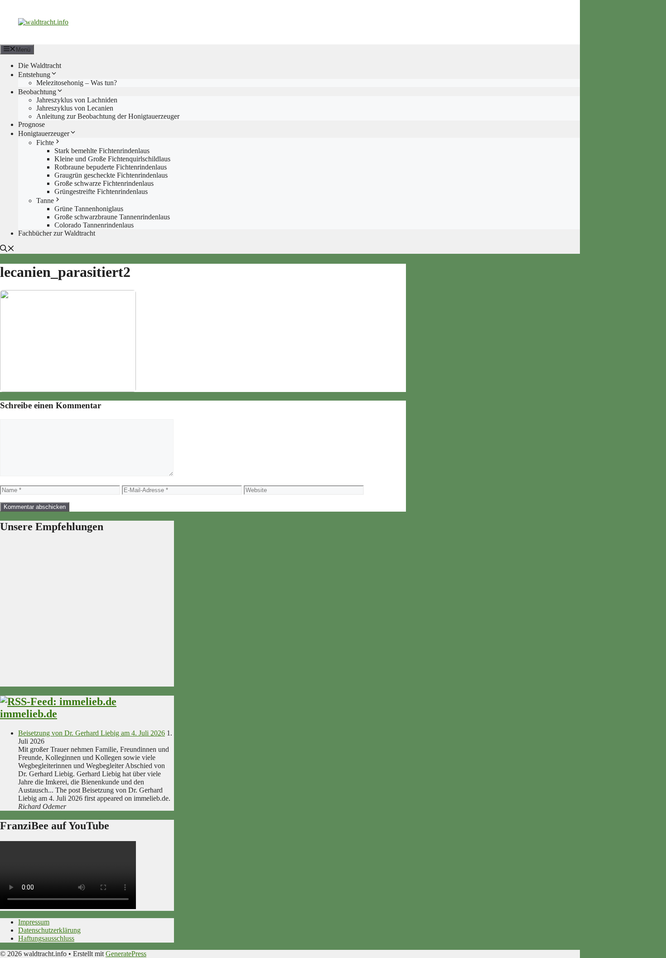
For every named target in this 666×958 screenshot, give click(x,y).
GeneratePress (126, 954)
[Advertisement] (87, 614)
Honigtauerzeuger (43, 133)
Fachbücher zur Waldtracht (56, 233)
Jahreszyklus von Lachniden (76, 100)
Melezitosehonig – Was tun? (76, 83)
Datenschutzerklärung (49, 930)
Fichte (45, 142)
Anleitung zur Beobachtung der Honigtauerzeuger (107, 116)
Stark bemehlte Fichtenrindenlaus (102, 151)
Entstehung (34, 74)
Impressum (33, 922)
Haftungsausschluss (46, 938)
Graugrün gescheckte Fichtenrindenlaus (111, 175)
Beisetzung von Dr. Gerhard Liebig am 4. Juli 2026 (91, 733)
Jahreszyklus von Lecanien (74, 108)
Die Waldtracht (39, 65)
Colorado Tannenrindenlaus (94, 225)
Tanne (45, 200)
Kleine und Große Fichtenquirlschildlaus (112, 159)
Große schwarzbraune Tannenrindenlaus (112, 217)
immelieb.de (28, 714)
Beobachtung (37, 92)
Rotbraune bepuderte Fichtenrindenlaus (110, 167)
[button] (7, 249)
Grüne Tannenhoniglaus (88, 209)
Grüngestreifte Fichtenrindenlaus (101, 191)
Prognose (31, 124)
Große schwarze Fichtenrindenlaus (104, 183)
